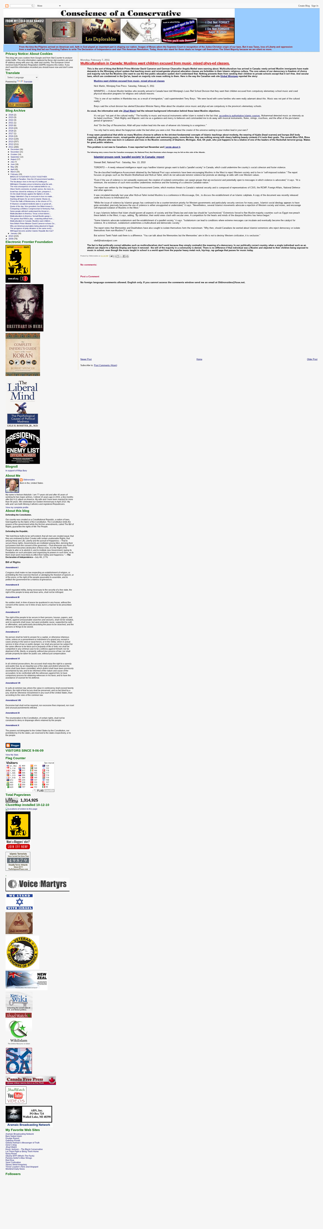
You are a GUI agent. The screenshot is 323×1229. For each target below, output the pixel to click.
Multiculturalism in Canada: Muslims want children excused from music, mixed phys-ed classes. (155, 63)
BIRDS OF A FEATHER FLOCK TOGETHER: (28, 177)
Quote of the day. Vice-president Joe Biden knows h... (32, 206)
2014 (11, 139)
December (15, 149)
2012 (11, 144)
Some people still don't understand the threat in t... (30, 211)
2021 (11, 123)
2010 (11, 236)
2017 (11, 133)
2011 (11, 147)
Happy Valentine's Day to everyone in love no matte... (31, 196)
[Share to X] (121, 256)
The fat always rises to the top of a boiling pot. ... (29, 182)
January (14, 233)
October (14, 154)
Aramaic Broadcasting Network (20, 1134)
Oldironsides (29, 480)
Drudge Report (12, 1138)
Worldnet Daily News (15, 1169)
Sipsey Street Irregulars (16, 1164)
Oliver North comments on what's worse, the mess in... (32, 189)
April (13, 169)
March (13, 172)
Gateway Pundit (13, 1140)
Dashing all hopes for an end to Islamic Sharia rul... (30, 199)
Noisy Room (11, 1153)
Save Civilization (13, 1162)
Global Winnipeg (229, 76)
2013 (11, 141)
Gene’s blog (11, 1145)
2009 (11, 239)
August (14, 159)
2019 (11, 128)
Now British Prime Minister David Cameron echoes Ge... (33, 223)
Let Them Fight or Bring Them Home (22, 1151)
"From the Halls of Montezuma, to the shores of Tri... (31, 201)
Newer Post (86, 359)
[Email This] (114, 256)
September (15, 157)
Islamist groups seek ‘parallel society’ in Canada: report (129, 157)
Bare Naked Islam (14, 1136)
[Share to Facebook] (124, 256)
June (13, 164)
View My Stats (12, 755)
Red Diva (10, 1160)
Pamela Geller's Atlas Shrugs (19, 1158)
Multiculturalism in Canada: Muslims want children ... (31, 221)
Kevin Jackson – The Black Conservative (24, 1149)
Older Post (312, 359)
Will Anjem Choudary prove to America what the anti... (31, 184)
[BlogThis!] (117, 256)
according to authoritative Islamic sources (239, 115)
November (15, 152)
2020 (11, 125)
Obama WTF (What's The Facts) (20, 1156)
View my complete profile (17, 507)
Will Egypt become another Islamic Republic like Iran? (31, 231)
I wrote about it (172, 147)
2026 (11, 115)
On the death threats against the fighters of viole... (30, 194)
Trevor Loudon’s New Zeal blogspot (22, 1167)
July (12, 162)
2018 (11, 131)
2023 (11, 117)
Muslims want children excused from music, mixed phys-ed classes (129, 81)
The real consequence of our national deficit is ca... (30, 186)
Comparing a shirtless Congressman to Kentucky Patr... (33, 209)
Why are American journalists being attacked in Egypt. (32, 226)
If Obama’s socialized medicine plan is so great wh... (31, 204)
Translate (28, 82)
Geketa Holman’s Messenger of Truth (23, 1143)
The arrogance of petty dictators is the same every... (31, 228)
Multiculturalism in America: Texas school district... (30, 214)
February (15, 174)
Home (199, 359)
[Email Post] (111, 256)
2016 (11, 136)
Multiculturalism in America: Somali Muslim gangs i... (31, 216)
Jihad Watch (129, 111)
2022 (11, 120)
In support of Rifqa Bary (16, 470)
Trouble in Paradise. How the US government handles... (32, 179)
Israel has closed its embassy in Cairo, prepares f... (31, 192)
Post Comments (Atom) (105, 365)
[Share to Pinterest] (127, 256)
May (13, 167)
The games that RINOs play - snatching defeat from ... (32, 219)
